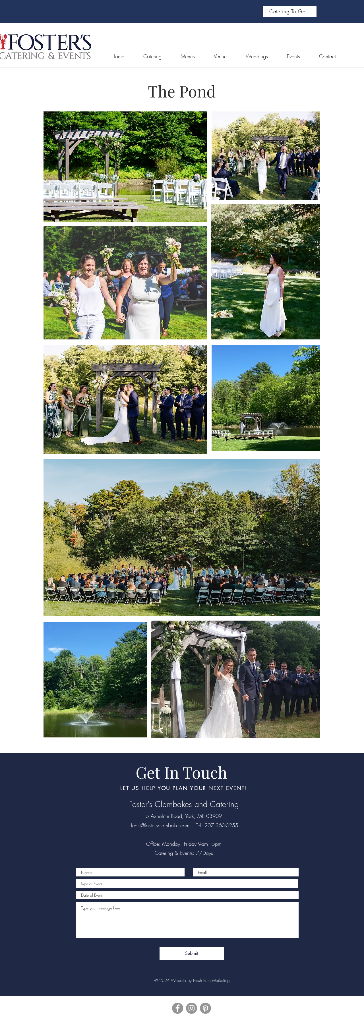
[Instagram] (191, 1008)
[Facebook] (177, 1008)
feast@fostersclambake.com (160, 825)
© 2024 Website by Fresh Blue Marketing (192, 980)
